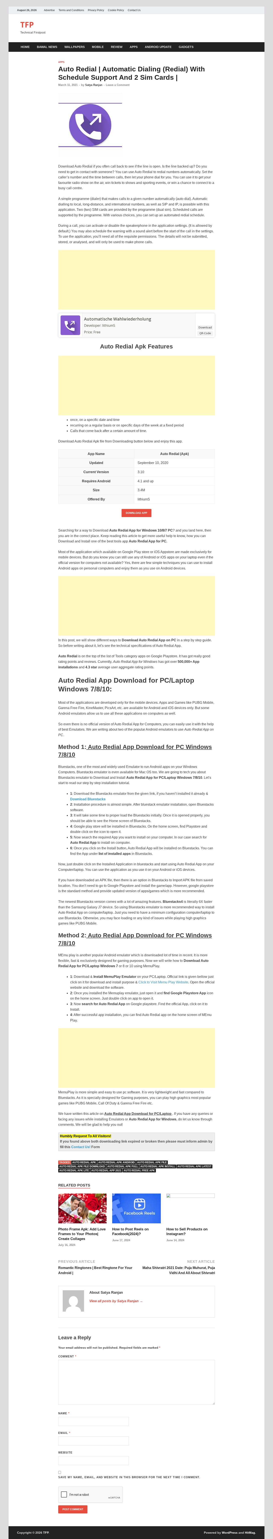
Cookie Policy (116, 10)
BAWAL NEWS (47, 47)
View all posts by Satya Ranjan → (116, 1301)
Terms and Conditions (71, 10)
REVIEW (116, 47)
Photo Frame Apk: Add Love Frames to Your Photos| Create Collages (82, 1234)
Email (64, 1433)
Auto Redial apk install (157, 1166)
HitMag (250, 1532)
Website (65, 1452)
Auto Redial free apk (139, 1170)
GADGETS (186, 47)
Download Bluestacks (88, 799)
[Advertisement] (136, 280)
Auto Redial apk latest (194, 1166)
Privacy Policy (96, 10)
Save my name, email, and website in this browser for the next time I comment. (129, 1477)
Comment (67, 1356)
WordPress (230, 1532)
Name (64, 1413)
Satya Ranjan (93, 85)
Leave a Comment (117, 85)
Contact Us (134, 10)
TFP (27, 24)
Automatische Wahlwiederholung (117, 319)
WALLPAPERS (74, 47)
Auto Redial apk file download (82, 1166)
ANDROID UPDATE (158, 47)
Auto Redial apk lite (74, 1170)
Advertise (49, 10)
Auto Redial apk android (116, 1162)
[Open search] (254, 47)
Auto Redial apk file (152, 1162)
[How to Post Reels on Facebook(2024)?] (136, 1210)
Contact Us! (81, 1147)
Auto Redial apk (84, 1162)
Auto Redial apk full (122, 1166)
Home (25, 47)
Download (205, 327)
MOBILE (98, 47)
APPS (134, 47)
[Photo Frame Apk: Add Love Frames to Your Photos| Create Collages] (82, 1210)
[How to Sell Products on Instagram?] (190, 1210)
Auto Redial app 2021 (106, 1170)
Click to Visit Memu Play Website (163, 982)
